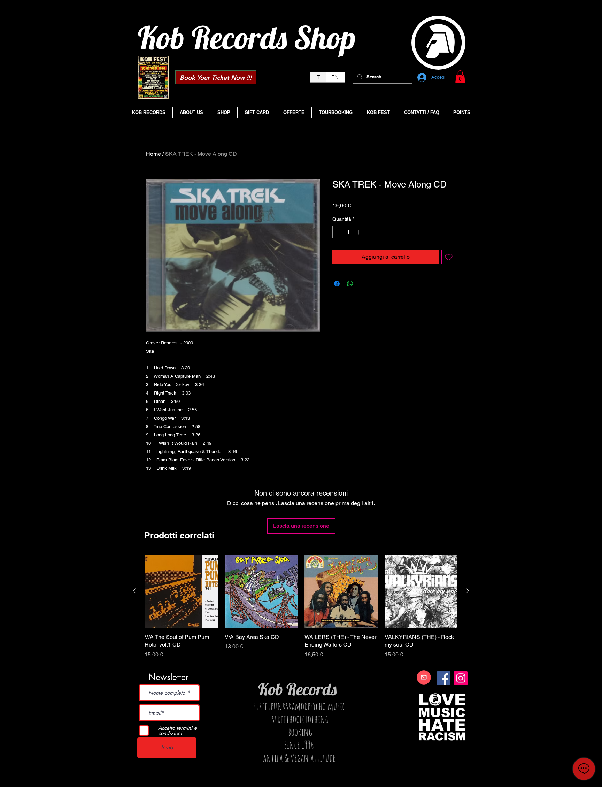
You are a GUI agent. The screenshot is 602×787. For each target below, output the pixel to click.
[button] (460, 76)
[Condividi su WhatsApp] (350, 284)
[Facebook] (443, 678)
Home (153, 154)
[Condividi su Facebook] (337, 284)
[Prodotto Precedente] (134, 591)
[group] (301, 610)
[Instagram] (461, 678)
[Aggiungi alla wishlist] (448, 257)
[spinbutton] (348, 232)
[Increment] (359, 232)
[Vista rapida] (181, 591)
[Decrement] (337, 232)
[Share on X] (363, 284)
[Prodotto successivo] (467, 591)
